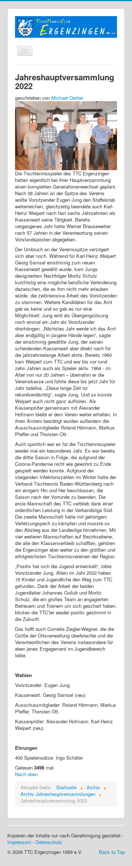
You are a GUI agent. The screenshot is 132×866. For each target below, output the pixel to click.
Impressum (19, 841)
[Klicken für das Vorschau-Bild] (66, 135)
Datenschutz (49, 841)
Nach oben (26, 774)
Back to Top (112, 851)
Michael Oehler (67, 97)
